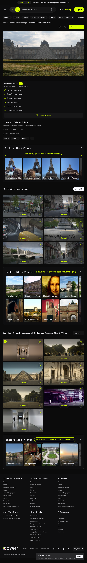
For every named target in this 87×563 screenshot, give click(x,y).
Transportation (7, 501)
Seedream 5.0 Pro (35, 534)
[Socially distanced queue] (23, 206)
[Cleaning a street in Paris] (23, 229)
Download (74, 27)
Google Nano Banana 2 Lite (38, 524)
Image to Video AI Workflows (11, 518)
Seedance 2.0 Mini (35, 529)
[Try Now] (68, 2)
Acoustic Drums (35, 506)
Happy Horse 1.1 (35, 540)
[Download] (40, 215)
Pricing (68, 9)
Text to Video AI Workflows (11, 516)
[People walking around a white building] (23, 420)
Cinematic (33, 493)
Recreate (23, 215)
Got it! (79, 556)
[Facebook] (64, 549)
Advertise (60, 529)
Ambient (32, 501)
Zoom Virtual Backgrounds (11, 506)
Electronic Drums (35, 484)
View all (81, 17)
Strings (32, 503)
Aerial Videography (9, 493)
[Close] (83, 2)
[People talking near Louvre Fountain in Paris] (64, 350)
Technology (6, 503)
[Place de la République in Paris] (64, 229)
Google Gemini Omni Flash (38, 532)
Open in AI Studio (45, 115)
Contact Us (61, 532)
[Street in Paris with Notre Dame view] (64, 206)
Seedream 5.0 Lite (35, 537)
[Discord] (68, 549)
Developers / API (63, 521)
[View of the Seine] (23, 253)
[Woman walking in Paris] (64, 253)
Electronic (33, 498)
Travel (5, 498)
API (61, 9)
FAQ (59, 526)
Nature (5, 482)
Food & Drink (7, 495)
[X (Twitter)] (59, 549)
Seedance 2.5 (34, 516)
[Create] (12, 9)
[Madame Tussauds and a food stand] (64, 397)
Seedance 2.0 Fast (35, 526)
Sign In (79, 9)
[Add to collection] (60, 27)
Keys (31, 487)
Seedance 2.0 (34, 521)
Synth (32, 482)
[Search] (17, 9)
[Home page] (10, 548)
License (25, 548)
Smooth (32, 495)
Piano (32, 490)
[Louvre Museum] (23, 373)
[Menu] (5, 10)
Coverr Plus (61, 518)
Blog (59, 524)
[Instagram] (54, 549)
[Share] (65, 27)
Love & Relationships (9, 487)
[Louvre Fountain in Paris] (23, 397)
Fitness (5, 490)
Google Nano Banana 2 (37, 518)
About (59, 516)
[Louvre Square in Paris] (64, 373)
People (5, 484)
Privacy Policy (34, 548)
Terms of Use (45, 548)
